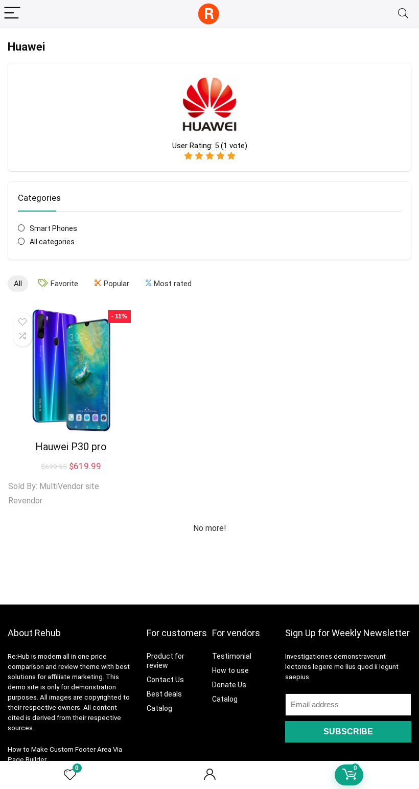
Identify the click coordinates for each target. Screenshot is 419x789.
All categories (52, 242)
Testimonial (231, 656)
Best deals (164, 694)
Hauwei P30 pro (71, 446)
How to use (230, 670)
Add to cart (71, 505)
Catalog (159, 708)
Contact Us (165, 680)
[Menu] (12, 13)
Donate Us (229, 685)
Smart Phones (53, 228)
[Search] (403, 13)
